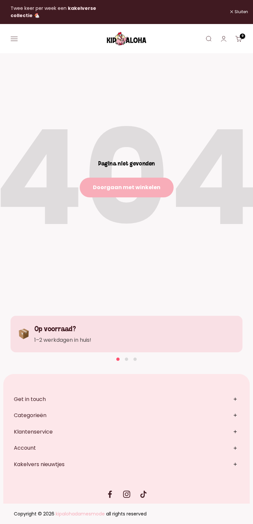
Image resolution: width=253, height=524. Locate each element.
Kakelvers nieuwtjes (39, 464)
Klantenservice (33, 432)
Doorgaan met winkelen (126, 187)
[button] (118, 359)
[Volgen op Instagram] (126, 494)
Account (25, 448)
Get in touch (30, 399)
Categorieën (30, 415)
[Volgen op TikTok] (143, 494)
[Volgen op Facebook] (109, 494)
